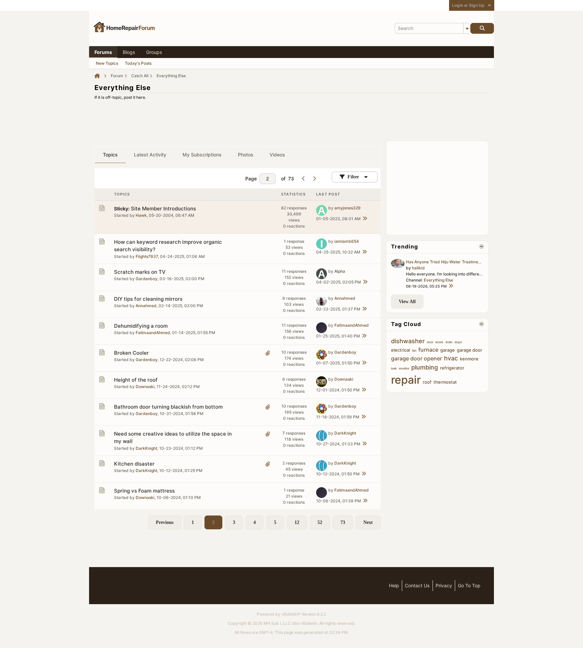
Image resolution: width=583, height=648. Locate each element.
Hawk (141, 215)
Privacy (444, 585)
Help (394, 585)
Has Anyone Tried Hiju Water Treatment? (445, 261)
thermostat (445, 382)
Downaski (145, 386)
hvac (451, 358)
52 (319, 522)
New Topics (107, 63)
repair (406, 379)
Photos (245, 154)
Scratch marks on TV (140, 272)
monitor (404, 368)
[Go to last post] (364, 219)
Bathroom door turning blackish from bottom (168, 407)
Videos (277, 154)
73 (342, 522)
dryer (458, 342)
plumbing (424, 367)
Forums (103, 52)
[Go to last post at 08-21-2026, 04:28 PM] (450, 286)
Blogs (129, 52)
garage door (469, 350)
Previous (164, 522)
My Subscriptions (202, 154)
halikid (418, 267)
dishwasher (408, 341)
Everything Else (438, 280)
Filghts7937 (147, 256)
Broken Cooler (131, 353)
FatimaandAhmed (153, 332)
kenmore (469, 358)
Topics (110, 154)
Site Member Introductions (163, 208)
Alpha (339, 271)
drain (448, 342)
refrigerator (452, 368)
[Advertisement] (291, 118)
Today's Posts (138, 63)
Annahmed (146, 305)
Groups (154, 52)
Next (368, 522)
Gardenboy (147, 278)
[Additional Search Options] (467, 28)
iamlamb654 (346, 241)
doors (439, 342)
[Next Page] (314, 178)
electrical (400, 350)
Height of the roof (136, 380)
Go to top (469, 585)
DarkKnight (146, 448)
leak (394, 368)
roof (427, 382)
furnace (428, 349)
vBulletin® (291, 614)
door (430, 342)
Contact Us (417, 585)
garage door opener (416, 358)
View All (407, 301)
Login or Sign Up (468, 5)
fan (414, 350)
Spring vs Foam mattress (144, 491)
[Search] (482, 28)
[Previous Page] (303, 178)
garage (447, 350)
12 (297, 522)
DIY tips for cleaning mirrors (148, 299)
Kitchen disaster (134, 464)
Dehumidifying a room (141, 326)
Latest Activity (150, 154)
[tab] (110, 154)
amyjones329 (347, 207)
